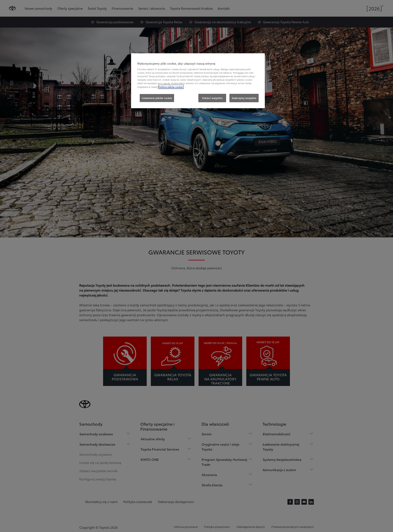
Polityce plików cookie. (171, 86)
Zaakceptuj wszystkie (244, 98)
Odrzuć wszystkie (212, 98)
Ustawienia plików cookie (157, 98)
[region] (198, 80)
